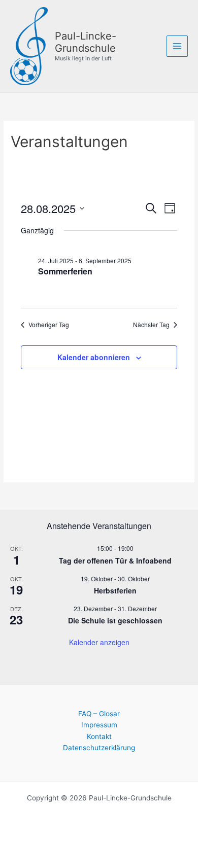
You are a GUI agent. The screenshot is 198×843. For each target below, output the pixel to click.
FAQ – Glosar (99, 714)
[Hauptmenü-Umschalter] (177, 46)
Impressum (99, 725)
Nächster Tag (151, 325)
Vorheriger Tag (48, 325)
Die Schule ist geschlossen (115, 620)
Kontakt (99, 736)
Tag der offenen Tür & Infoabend (115, 560)
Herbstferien (115, 590)
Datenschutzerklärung (99, 748)
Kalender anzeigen (99, 642)
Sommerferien (65, 271)
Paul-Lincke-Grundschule (85, 42)
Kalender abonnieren (93, 357)
